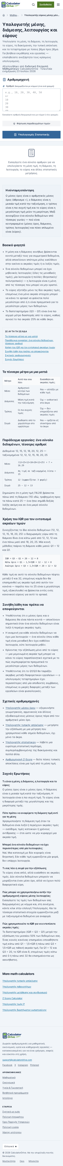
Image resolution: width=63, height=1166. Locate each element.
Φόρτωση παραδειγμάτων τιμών (33, 123)
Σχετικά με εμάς (11, 1111)
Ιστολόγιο (7, 1098)
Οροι (22, 1161)
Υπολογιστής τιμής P (13, 1004)
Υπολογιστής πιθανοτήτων (16, 986)
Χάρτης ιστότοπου (11, 1132)
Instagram (23, 1065)
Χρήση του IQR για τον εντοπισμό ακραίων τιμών (30, 347)
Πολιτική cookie (10, 1127)
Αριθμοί (30, 86)
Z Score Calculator (12, 998)
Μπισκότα (34, 1161)
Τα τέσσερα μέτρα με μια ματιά (21, 336)
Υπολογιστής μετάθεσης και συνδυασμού (24, 992)
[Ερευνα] (33, 4)
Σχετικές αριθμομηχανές (18, 355)
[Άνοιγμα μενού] (58, 4)
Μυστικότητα (8, 1161)
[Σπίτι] (3, 15)
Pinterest (34, 1065)
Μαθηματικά (8, 1077)
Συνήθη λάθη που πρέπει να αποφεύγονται (27, 351)
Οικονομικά (8, 1082)
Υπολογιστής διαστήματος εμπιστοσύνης (24, 1009)
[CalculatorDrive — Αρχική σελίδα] (10, 5)
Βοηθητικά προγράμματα (15, 1092)
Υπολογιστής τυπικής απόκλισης (25, 725)
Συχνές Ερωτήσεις (14, 359)
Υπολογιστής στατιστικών (21, 742)
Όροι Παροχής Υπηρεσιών (16, 1122)
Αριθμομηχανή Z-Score (19, 759)
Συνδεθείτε (45, 4)
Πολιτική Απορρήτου (13, 1117)
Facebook (7, 1065)
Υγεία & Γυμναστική (12, 1087)
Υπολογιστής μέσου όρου (20, 707)
